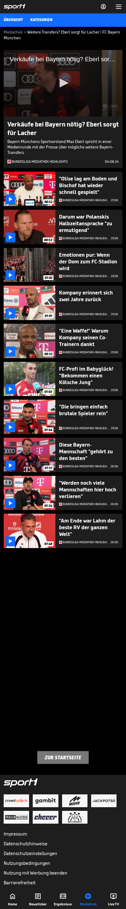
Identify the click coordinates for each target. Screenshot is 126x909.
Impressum (15, 834)
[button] (63, 83)
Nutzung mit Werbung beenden (35, 873)
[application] (63, 83)
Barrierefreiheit (19, 883)
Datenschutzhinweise (25, 844)
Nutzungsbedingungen (27, 863)
